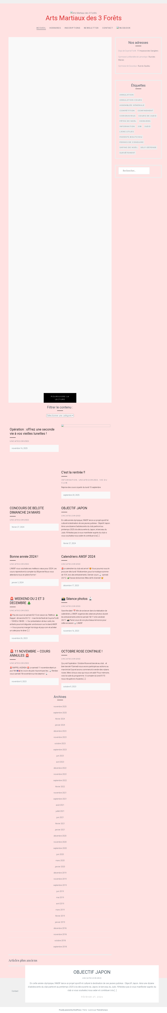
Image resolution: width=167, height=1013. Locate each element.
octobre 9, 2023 (69, 687)
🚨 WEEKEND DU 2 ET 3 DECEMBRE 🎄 (27, 601)
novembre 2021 (60, 793)
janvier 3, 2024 (17, 582)
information (127, 126)
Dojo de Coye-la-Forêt (127, 51)
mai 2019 (60, 897)
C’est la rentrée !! (73, 472)
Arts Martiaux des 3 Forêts (84, 18)
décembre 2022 (60, 768)
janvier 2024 (60, 725)
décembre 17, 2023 (71, 585)
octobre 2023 (60, 743)
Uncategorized (92, 978)
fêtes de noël (128, 121)
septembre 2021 (60, 799)
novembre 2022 (60, 774)
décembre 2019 (60, 873)
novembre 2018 (60, 934)
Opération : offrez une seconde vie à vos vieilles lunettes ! (32, 432)
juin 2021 (60, 817)
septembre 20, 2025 (71, 495)
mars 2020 (60, 860)
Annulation (127, 95)
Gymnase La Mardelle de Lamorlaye (132, 57)
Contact (107, 28)
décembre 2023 (60, 731)
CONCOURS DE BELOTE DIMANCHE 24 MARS (27, 510)
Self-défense (148, 147)
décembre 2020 (60, 836)
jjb (140, 126)
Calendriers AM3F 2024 (78, 556)
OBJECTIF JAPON (92, 972)
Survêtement (127, 153)
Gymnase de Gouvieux (127, 66)
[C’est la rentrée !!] (85, 426)
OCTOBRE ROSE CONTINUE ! (81, 651)
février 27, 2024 (92, 997)
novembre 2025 (60, 706)
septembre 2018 (60, 947)
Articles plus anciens (22, 960)
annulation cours (131, 100)
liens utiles (127, 132)
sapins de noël (129, 147)
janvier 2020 (60, 867)
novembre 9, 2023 (19, 681)
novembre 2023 (60, 737)
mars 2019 (60, 910)
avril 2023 (60, 762)
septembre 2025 (60, 713)
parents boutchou (131, 137)
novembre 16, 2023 (71, 631)
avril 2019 (60, 904)
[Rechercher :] (134, 171)
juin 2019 (60, 891)
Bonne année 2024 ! (24, 556)
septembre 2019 (60, 885)
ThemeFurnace (102, 1010)
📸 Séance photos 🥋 (76, 599)
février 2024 (60, 719)
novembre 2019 (60, 879)
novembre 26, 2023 (20, 638)
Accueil (41, 28)
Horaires (55, 28)
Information (69, 480)
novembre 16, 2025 (20, 448)
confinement (145, 111)
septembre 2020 (60, 848)
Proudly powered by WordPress (70, 1010)
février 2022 (60, 787)
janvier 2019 (60, 922)
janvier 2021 (60, 830)
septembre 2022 (60, 780)
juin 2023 (60, 756)
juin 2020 (60, 854)
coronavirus (128, 116)
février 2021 (60, 823)
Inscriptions (72, 28)
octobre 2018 (60, 940)
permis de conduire (132, 142)
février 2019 (60, 916)
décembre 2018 (60, 928)
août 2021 (60, 805)
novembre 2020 (60, 842)
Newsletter (91, 28)
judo (148, 126)
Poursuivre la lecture (60, 397)
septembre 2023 (60, 750)
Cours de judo (148, 116)
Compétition (127, 111)
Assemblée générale (132, 105)
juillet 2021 (60, 811)
